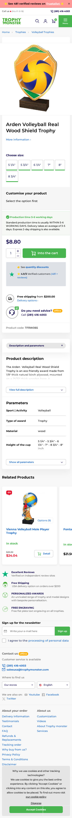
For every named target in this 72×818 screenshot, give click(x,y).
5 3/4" (24, 165)
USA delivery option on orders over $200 (35, 586)
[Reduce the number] (18, 255)
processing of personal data (48, 640)
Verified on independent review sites (33, 575)
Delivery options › (27, 300)
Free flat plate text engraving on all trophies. (37, 610)
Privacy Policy (11, 754)
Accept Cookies (36, 809)
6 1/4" (37, 165)
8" (60, 165)
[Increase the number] (18, 251)
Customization (46, 716)
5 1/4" (11, 165)
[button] (37, 21)
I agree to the (38, 640)
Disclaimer (9, 764)
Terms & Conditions (15, 759)
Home (6, 32)
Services (42, 730)
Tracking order (11, 744)
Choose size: (15, 155)
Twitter (11, 698)
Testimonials (10, 721)
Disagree (36, 803)
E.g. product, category (25, 35)
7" (49, 165)
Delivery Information (15, 716)
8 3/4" (12, 176)
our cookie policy (36, 796)
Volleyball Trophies (43, 32)
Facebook (52, 694)
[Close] (69, 4)
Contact (7, 726)
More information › (18, 139)
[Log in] (45, 21)
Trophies (20, 32)
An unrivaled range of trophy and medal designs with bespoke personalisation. (40, 598)
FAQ (5, 730)
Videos (41, 721)
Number (11, 253)
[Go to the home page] (12, 21)
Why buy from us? (14, 749)
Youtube (34, 694)
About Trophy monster (52, 726)
